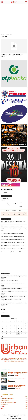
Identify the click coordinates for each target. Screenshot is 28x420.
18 (6, 331)
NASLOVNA (4, 414)
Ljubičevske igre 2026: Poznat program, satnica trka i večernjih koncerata (14, 292)
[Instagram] (12, 363)
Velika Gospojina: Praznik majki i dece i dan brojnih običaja (13, 296)
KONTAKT (16, 416)
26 (10, 333)
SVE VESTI (9, 414)
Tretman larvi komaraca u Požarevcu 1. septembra (11, 288)
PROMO (11, 416)
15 (21, 328)
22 (21, 331)
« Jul (2, 338)
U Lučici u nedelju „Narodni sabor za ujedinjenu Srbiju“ (14, 225)
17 (2, 331)
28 (18, 333)
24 (2, 333)
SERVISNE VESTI (11, 375)
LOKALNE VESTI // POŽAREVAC (7, 398)
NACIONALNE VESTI (11, 381)
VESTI (2, 396)
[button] (26, 1)
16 (25, 328)
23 (25, 331)
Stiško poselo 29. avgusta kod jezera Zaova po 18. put (12, 299)
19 (10, 331)
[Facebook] (10, 363)
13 (14, 328)
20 (14, 331)
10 (2, 328)
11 (6, 328)
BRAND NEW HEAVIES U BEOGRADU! (12, 55)
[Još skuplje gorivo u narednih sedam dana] (4, 380)
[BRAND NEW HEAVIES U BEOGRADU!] (14, 46)
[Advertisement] (14, 18)
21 (18, 331)
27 (14, 333)
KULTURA (2, 406)
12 (10, 328)
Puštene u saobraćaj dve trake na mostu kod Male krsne (13, 233)
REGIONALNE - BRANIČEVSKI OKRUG (8, 402)
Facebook (5, 192)
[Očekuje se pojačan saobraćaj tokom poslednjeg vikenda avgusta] (4, 387)
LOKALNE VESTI (23, 414)
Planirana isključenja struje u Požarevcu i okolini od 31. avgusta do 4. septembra (14, 303)
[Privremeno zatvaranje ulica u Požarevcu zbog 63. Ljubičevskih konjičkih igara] (4, 374)
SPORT (2, 408)
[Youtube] (18, 363)
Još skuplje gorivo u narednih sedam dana (9, 280)
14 (18, 328)
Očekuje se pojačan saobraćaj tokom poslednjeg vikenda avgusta (12, 284)
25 (6, 333)
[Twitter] (15, 363)
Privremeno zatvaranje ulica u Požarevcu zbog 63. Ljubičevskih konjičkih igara (14, 276)
